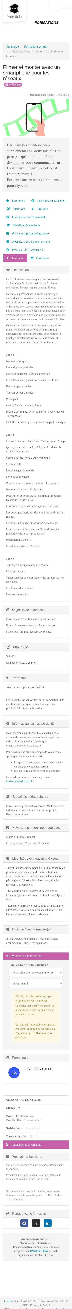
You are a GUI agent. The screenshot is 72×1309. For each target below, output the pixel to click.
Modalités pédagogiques (26, 225)
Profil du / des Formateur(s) (27, 250)
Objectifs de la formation (50, 200)
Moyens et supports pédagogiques (30, 233)
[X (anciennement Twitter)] (36, 1223)
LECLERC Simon (38, 1069)
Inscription (17, 258)
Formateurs (42, 258)
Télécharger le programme (25, 1144)
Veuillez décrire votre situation (27, 965)
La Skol (8, 1301)
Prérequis (42, 209)
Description (18, 200)
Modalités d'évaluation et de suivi (30, 241)
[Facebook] (24, 1223)
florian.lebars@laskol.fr (19, 781)
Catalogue (12, 46)
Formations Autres (36, 46)
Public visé (18, 209)
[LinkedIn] (48, 1223)
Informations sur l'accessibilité (28, 217)
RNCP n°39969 (39, 1251)
